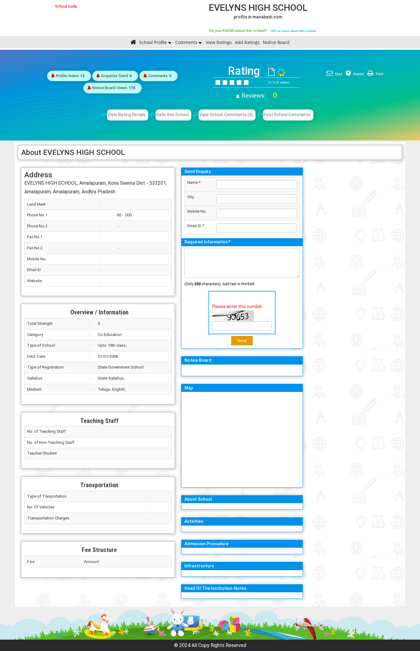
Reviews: (258, 95)
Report (358, 74)
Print (379, 74)
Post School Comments (287, 114)
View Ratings (219, 42)
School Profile (153, 42)
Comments (186, 42)
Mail (338, 74)
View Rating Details (127, 114)
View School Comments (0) (226, 114)
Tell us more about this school (293, 31)
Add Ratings (247, 42)
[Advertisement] (354, 256)
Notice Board (276, 42)
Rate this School (172, 114)
